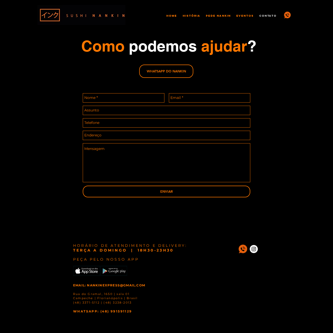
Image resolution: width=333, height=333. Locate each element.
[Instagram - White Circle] (254, 249)
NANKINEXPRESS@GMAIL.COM (116, 285)
